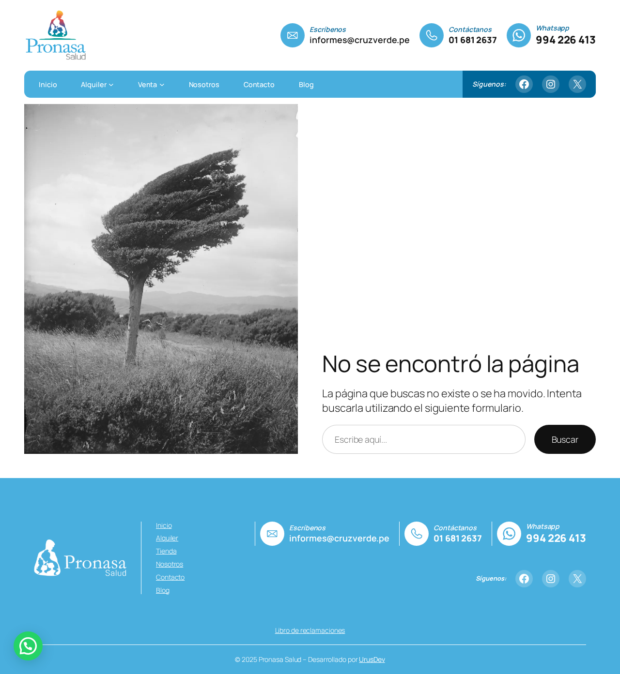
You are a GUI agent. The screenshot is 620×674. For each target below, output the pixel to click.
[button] (28, 645)
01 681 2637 (473, 39)
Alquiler (167, 537)
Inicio (163, 525)
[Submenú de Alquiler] (111, 84)
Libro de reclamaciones (310, 630)
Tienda (166, 550)
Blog (163, 590)
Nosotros (169, 564)
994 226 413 (566, 39)
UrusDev (372, 659)
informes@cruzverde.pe (360, 39)
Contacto (170, 577)
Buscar (565, 439)
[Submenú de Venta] (162, 84)
